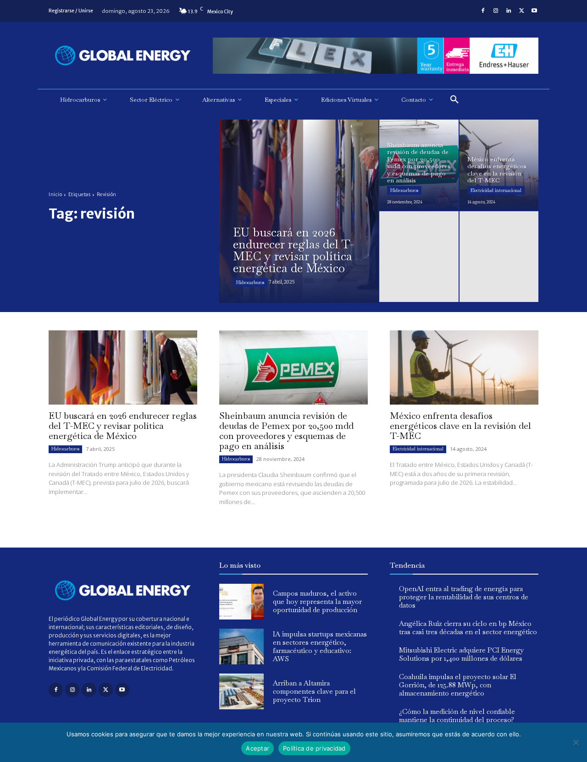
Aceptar (257, 748)
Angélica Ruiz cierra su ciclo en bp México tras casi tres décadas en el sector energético (468, 627)
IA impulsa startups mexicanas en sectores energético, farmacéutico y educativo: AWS (320, 646)
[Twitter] (521, 11)
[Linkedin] (508, 11)
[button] (454, 100)
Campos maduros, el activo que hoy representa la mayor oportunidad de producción (317, 601)
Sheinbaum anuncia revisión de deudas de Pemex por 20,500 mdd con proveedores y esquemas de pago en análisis (286, 431)
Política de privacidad (314, 748)
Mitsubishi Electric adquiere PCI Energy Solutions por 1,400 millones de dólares (461, 654)
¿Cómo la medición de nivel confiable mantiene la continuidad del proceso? (457, 715)
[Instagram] (496, 11)
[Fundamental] (375, 56)
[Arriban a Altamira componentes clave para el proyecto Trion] (241, 691)
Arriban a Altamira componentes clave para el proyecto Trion (314, 691)
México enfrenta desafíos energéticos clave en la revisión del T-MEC (460, 426)
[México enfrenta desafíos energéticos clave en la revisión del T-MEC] (499, 165)
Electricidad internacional (496, 190)
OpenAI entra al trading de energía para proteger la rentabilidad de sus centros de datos (463, 596)
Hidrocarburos (250, 282)
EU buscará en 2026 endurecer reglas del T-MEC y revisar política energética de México (123, 426)
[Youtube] (534, 11)
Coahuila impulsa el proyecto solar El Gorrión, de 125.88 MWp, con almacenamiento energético (457, 684)
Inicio (55, 194)
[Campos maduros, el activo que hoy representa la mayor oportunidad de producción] (241, 601)
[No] (575, 742)
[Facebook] (483, 11)
